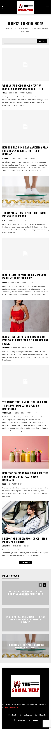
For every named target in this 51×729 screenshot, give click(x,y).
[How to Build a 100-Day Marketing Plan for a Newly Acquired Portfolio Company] (25, 126)
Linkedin (42, 715)
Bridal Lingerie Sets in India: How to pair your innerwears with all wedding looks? (25, 340)
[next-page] (44, 585)
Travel (4, 93)
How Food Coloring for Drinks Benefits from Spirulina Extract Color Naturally (25, 476)
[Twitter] (29, 720)
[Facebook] (5, 715)
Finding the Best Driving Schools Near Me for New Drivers (24, 540)
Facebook (12, 715)
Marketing (6, 158)
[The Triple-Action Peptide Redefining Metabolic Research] (25, 192)
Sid (10, 220)
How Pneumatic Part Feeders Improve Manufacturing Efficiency (24, 276)
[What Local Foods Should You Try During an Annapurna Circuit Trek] (25, 64)
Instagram (28, 715)
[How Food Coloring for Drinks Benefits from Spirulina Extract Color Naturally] (25, 452)
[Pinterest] (14, 720)
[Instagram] (20, 715)
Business (5, 282)
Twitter (36, 720)
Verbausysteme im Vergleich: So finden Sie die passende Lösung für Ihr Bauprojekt (25, 405)
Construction (7, 413)
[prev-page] (40, 585)
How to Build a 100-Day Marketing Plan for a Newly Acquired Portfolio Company (25, 151)
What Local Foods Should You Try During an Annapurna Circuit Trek (22, 87)
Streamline (13, 93)
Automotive (6, 546)
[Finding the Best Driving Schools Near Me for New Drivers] (25, 517)
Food (4, 484)
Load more (24, 562)
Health (5, 220)
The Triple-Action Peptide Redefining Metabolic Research (24, 214)
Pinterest (21, 720)
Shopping (6, 347)
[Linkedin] (36, 715)
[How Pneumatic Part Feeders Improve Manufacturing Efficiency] (25, 254)
